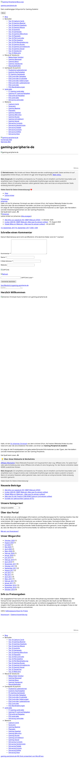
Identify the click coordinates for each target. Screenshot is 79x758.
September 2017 (11, 568)
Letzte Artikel (9, 195)
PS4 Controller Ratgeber (17, 76)
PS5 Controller (13, 85)
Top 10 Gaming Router (16, 44)
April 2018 (8, 562)
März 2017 (8, 579)
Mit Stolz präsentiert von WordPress (30, 756)
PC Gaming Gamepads (16, 74)
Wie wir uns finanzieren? (10, 531)
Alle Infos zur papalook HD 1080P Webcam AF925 (22, 220)
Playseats (11, 110)
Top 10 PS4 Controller (16, 38)
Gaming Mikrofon (14, 115)
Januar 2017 (9, 583)
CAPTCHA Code (26, 278)
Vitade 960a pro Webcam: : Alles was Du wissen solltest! (25, 224)
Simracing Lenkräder (16, 100)
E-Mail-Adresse (7, 261)
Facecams (12, 106)
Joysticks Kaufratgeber (16, 72)
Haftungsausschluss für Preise (16, 611)
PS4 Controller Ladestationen (19, 83)
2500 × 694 (34, 228)
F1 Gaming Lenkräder (16, 91)
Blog (6, 17)
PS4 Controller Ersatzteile (17, 78)
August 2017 (9, 570)
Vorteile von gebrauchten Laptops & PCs (19, 498)
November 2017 (10, 564)
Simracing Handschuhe (16, 125)
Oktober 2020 (10, 540)
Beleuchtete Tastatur (16, 57)
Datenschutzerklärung (19, 614)
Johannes (4, 201)
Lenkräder (8, 89)
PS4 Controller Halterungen (18, 81)
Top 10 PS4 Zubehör (15, 40)
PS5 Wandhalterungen (16, 87)
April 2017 (8, 577)
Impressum (5, 614)
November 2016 (10, 587)
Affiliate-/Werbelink (8, 463)
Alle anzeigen (26, 216)
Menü (3, 13)
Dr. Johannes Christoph (19, 444)
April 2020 (8, 549)
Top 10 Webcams (14, 53)
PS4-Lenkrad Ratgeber (16, 95)
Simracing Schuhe (15, 130)
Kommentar (6, 253)
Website (4, 265)
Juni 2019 (8, 557)
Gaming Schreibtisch (16, 119)
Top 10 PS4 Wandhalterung (18, 42)
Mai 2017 (8, 575)
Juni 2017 (8, 572)
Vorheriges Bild (6, 140)
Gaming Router (14, 117)
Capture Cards (13, 104)
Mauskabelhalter (14, 66)
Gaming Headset (14, 113)
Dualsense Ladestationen (17, 70)
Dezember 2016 (10, 585)
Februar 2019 (9, 560)
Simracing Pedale (14, 127)
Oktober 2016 (10, 589)
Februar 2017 (9, 581)
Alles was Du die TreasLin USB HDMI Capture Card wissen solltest (28, 496)
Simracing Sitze (14, 134)
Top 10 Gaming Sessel (16, 49)
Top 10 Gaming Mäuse (16, 27)
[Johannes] (5, 199)
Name (3, 257)
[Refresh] (4, 274)
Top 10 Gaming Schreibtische (19, 46)
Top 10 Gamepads (15, 32)
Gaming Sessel (13, 121)
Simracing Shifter (14, 132)
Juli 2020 (8, 545)
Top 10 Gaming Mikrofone (18, 34)
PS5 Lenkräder (13, 98)
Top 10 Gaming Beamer (17, 23)
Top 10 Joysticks (14, 29)
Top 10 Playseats (14, 36)
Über (6, 193)
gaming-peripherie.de (9, 5)
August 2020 (9, 543)
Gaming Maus (13, 61)
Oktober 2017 (10, 566)
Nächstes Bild (6, 142)
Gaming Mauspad (14, 59)
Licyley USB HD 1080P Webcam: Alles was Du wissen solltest (26, 222)
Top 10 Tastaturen (15, 51)
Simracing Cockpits (15, 123)
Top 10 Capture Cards (16, 21)
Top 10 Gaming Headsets (17, 25)
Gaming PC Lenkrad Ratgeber (19, 93)
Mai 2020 (8, 547)
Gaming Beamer (14, 108)
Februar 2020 (9, 553)
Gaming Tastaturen (15, 64)
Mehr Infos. (57, 175)
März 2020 (8, 551)
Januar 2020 (9, 555)
